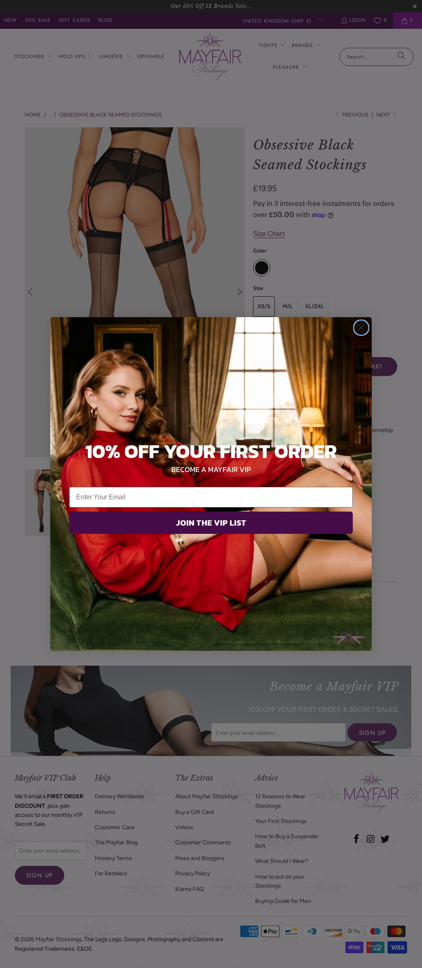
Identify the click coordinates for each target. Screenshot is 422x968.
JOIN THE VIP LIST (211, 523)
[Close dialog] (361, 327)
